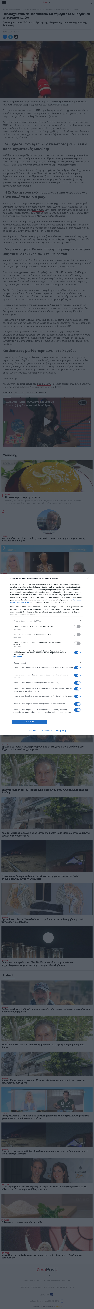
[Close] (89, 578)
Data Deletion (33, 731)
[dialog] (47, 654)
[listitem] (47, 621)
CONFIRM (29, 722)
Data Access (47, 731)
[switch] (77, 626)
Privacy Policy (61, 731)
